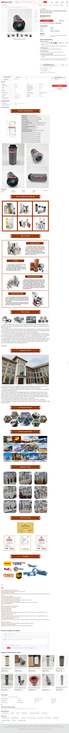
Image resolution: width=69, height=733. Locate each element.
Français (21, 726)
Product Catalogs (15, 696)
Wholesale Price (36, 725)
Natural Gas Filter (4, 700)
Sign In (41, 72)
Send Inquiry (46, 20)
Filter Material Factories (15, 717)
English (11, 726)
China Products (15, 725)
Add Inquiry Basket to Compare (19, 39)
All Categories (4, 5)
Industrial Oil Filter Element (6, 720)
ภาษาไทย (51, 726)
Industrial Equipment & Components (9, 7)
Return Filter (14, 720)
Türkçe (54, 726)
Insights (60, 725)
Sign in (67, 2)
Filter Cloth (18, 713)
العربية (40, 726)
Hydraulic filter (36, 700)
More (2, 722)
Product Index (52, 725)
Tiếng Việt (57, 726)
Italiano (29, 726)
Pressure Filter (23, 717)
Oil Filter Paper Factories (31, 717)
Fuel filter (19, 698)
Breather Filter (53, 698)
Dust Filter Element (44, 713)
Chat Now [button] (62, 20)
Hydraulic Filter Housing (38, 698)
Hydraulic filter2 (53, 700)
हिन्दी (48, 726)
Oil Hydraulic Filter (56, 717)
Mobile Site (56, 725)
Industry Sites (41, 725)
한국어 (43, 726)
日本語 (45, 726)
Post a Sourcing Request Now (29, 647)
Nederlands (36, 726)
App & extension (55, 5)
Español (14, 726)
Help (50, 5)
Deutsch (33, 726)
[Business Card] (66, 81)
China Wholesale (30, 725)
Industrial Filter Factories (6, 717)
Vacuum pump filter (4, 702)
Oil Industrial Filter (40, 717)
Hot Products (10, 725)
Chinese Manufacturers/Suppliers (22, 725)
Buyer (45, 5)
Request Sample (58, 23)
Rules (67, 5)
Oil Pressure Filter (48, 717)
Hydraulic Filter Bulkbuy (22, 720)
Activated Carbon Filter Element (34, 713)
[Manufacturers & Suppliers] (6, 2)
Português (17, 726)
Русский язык (25, 726)
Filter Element (25, 7)
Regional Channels (46, 725)
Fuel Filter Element (24, 713)
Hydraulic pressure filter (4, 698)
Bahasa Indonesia (62, 726)
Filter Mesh (12, 713)
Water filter (53, 702)
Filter (35, 702)
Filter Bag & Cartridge (5, 713)
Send (8, 647)
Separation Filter (20, 700)
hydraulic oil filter (20, 702)
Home (2, 7)
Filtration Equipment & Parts (19, 7)
